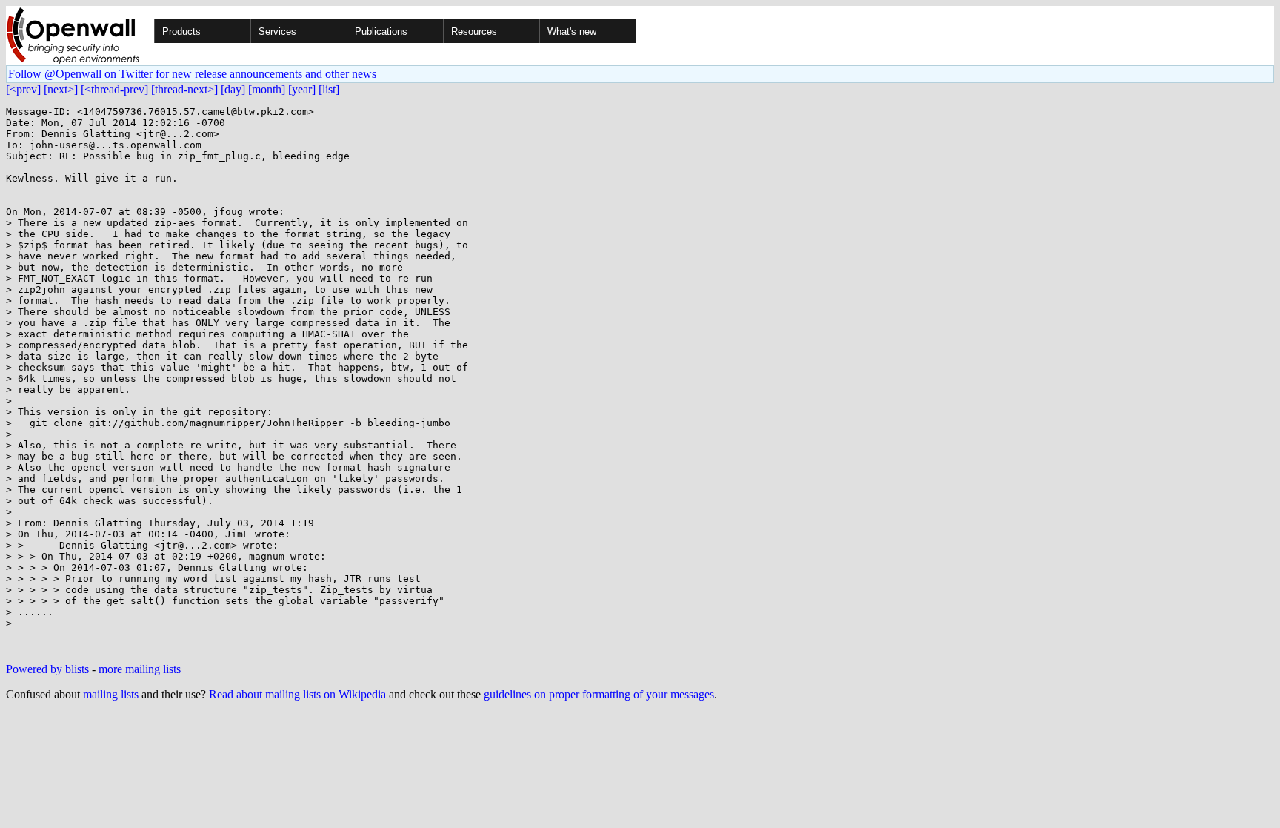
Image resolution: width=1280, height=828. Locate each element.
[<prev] (23, 89)
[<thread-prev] (114, 89)
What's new (571, 31)
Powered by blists (47, 669)
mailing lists (111, 694)
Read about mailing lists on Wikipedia (297, 694)
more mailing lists (140, 669)
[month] (266, 89)
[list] (329, 89)
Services (277, 31)
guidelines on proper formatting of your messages (599, 694)
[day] (233, 89)
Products (181, 31)
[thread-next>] (184, 89)
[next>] (61, 89)
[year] (302, 89)
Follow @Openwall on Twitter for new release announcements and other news (192, 73)
